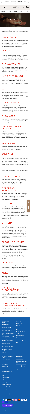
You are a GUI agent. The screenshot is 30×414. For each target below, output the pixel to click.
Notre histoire (19, 323)
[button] (28, 206)
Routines (27, 11)
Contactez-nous (19, 359)
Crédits (11, 410)
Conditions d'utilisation (6, 386)
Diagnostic (15, 11)
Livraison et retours (5, 377)
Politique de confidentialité (7, 384)
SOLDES (3, 11)
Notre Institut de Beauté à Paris (21, 329)
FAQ (17, 342)
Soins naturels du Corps (6, 361)
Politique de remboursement (7, 379)
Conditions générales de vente (8, 389)
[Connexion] (21, 7)
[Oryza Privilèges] (23, 7)
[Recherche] (4, 7)
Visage (21, 11)
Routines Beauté (5, 364)
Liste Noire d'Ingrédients (21, 340)
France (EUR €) (5, 393)
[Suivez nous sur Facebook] (18, 366)
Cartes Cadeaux (5, 366)
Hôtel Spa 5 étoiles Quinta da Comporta (22, 332)
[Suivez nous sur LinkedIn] (18, 369)
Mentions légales (5, 382)
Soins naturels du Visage (6, 359)
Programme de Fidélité (20, 335)
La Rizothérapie (19, 325)
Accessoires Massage (6, 368)
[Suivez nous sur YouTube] (24, 366)
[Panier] (25, 7)
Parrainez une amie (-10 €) (21, 337)
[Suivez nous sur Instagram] (21, 366)
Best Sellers (9, 11)
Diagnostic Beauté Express (7, 371)
